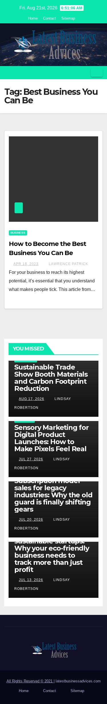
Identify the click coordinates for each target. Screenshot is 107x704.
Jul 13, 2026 (31, 580)
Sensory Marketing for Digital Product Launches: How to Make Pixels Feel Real (51, 438)
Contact (49, 18)
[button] (84, 72)
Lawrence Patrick (68, 264)
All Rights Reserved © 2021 (30, 681)
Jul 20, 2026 (31, 520)
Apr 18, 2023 (26, 264)
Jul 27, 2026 (31, 459)
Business (18, 232)
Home (33, 18)
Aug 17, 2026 (31, 399)
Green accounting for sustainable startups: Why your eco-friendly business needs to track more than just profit (51, 552)
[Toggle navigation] (97, 72)
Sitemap (68, 18)
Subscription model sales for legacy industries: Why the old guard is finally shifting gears (53, 495)
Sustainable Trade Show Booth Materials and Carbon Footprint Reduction (51, 378)
